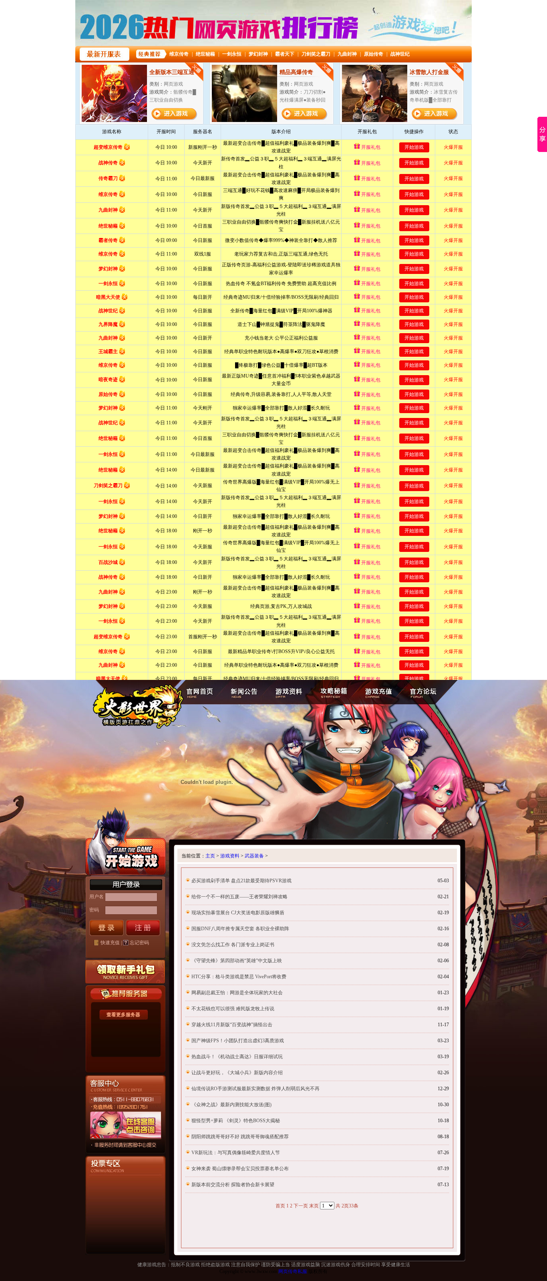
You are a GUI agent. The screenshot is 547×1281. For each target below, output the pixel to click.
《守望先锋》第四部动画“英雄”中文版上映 (236, 960)
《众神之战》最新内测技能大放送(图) (231, 1104)
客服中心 (112, 1144)
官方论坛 (424, 692)
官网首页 (200, 692)
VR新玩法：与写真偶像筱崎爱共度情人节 (235, 1152)
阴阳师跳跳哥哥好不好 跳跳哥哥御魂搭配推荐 (240, 1136)
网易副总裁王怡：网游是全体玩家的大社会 (237, 992)
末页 (314, 1206)
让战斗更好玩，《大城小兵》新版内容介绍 (237, 1072)
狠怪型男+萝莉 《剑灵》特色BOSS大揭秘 (235, 1120)
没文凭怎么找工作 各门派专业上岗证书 (232, 944)
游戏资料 (287, 692)
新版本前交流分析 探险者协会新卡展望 (232, 1184)
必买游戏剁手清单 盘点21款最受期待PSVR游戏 (241, 880)
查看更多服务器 (123, 1014)
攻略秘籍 (333, 692)
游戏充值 (378, 692)
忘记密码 (139, 942)
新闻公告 (242, 692)
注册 (143, 928)
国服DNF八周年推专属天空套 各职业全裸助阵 (240, 928)
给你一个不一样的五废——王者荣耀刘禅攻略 (239, 896)
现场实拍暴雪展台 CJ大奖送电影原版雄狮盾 (237, 912)
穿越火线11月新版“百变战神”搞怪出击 (231, 1024)
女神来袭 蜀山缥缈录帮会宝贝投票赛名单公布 (240, 1168)
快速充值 (110, 942)
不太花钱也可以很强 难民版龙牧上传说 (232, 1008)
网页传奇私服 (292, 1271)
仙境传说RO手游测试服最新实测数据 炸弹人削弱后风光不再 (255, 1088)
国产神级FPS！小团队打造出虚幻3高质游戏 (237, 1040)
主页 (210, 856)
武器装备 (254, 856)
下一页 (301, 1206)
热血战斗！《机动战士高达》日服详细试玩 (237, 1056)
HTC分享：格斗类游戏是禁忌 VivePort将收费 (238, 976)
